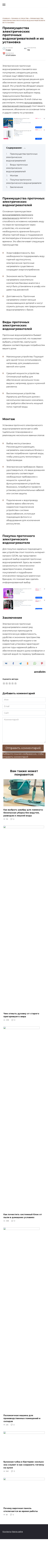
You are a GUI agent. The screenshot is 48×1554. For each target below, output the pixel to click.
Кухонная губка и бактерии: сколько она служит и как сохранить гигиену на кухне (23, 1465)
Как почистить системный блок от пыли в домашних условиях (22, 1216)
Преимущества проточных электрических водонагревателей (21, 157)
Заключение (16, 187)
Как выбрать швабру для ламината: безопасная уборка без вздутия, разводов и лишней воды (23, 812)
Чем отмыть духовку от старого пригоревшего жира (21, 1015)
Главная (6, 18)
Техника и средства (20, 18)
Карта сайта (17, 1532)
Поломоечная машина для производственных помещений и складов (21, 1418)
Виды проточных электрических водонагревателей (17, 168)
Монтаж (14, 175)
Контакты (6, 1532)
